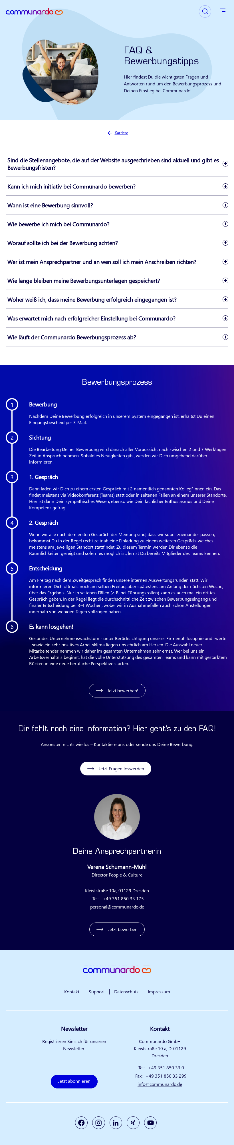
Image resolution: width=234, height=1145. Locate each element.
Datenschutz (126, 991)
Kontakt (71, 991)
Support (97, 991)
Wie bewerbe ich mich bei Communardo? (58, 224)
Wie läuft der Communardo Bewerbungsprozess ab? (71, 337)
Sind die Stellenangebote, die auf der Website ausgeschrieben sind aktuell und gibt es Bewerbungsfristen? (113, 163)
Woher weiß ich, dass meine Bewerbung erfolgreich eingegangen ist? (92, 299)
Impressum (159, 991)
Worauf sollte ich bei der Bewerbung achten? (62, 242)
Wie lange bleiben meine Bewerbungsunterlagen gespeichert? (83, 280)
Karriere (121, 132)
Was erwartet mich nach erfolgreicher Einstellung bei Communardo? (91, 318)
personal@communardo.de (117, 907)
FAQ (206, 729)
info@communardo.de (160, 1084)
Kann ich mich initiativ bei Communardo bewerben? (71, 186)
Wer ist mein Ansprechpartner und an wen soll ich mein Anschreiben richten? (101, 261)
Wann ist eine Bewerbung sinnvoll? (50, 205)
